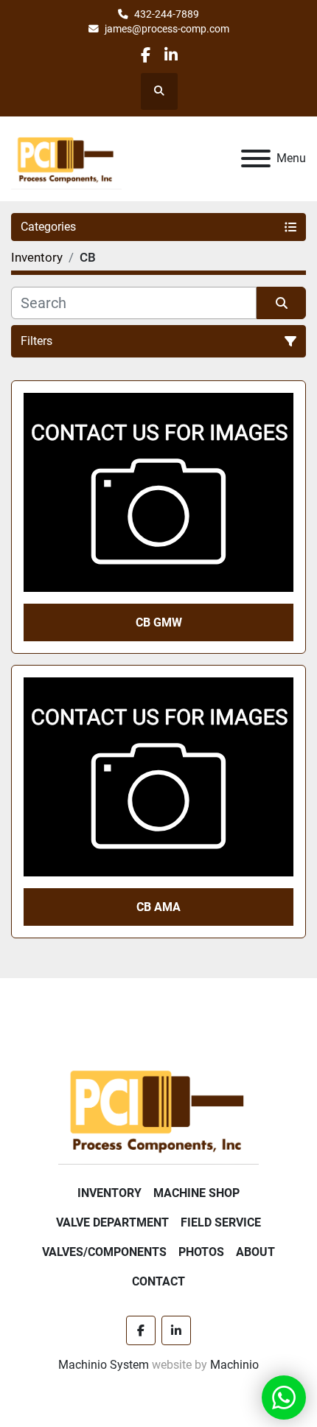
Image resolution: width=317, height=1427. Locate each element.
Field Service (221, 1222)
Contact (158, 1281)
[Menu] (256, 158)
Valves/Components (104, 1252)
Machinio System (103, 1365)
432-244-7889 (166, 14)
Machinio (234, 1365)
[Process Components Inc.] (158, 1109)
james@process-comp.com (167, 29)
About (255, 1252)
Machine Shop (196, 1193)
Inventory (109, 1193)
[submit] (281, 303)
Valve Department (112, 1222)
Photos (201, 1252)
